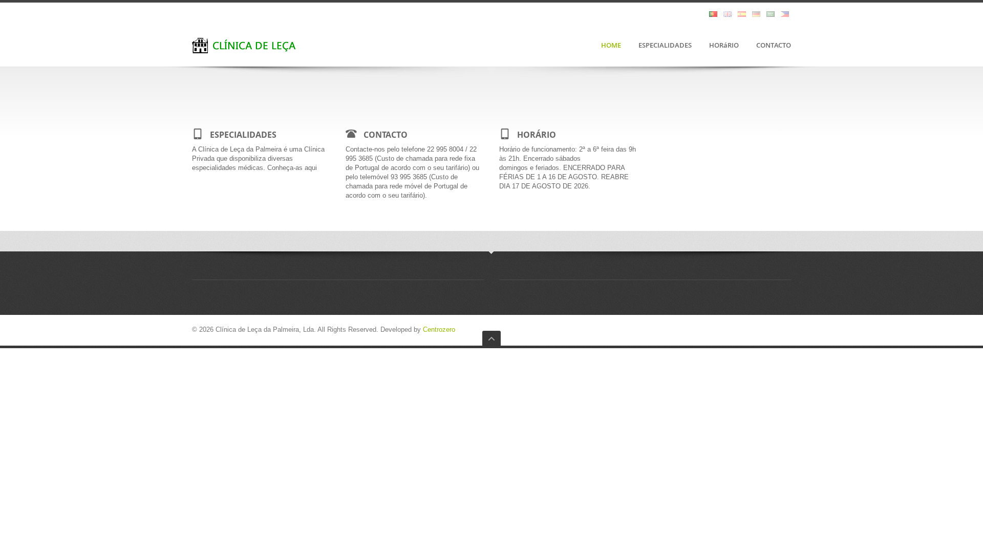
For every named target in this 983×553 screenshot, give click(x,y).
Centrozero (439, 329)
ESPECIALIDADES (665, 45)
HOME (611, 45)
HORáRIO (724, 45)
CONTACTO (773, 45)
